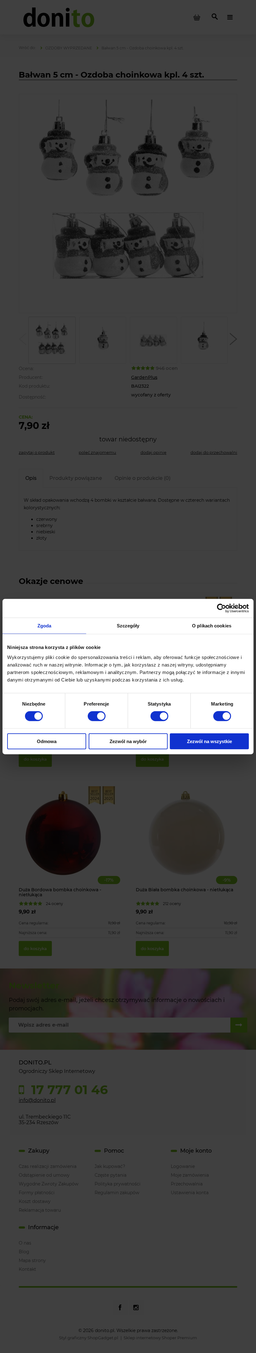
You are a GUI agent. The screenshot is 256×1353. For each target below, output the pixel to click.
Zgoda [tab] (44, 625)
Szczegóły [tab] (128, 625)
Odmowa (47, 741)
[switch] (97, 716)
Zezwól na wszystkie (209, 741)
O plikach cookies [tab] (211, 625)
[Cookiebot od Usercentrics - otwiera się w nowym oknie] (221, 608)
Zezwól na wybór (128, 741)
